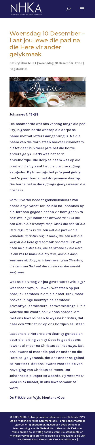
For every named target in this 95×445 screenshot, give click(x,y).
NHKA (32, 63)
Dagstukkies (19, 69)
